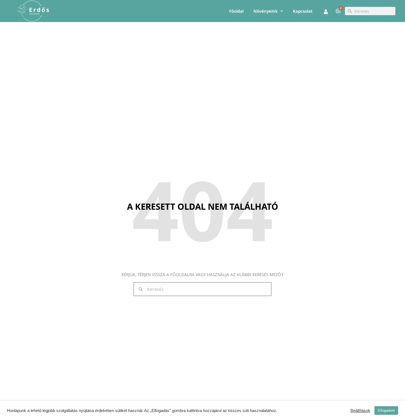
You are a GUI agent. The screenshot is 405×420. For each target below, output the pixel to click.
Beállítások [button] (360, 410)
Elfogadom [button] (386, 410)
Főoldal (236, 11)
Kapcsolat (302, 11)
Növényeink (265, 11)
